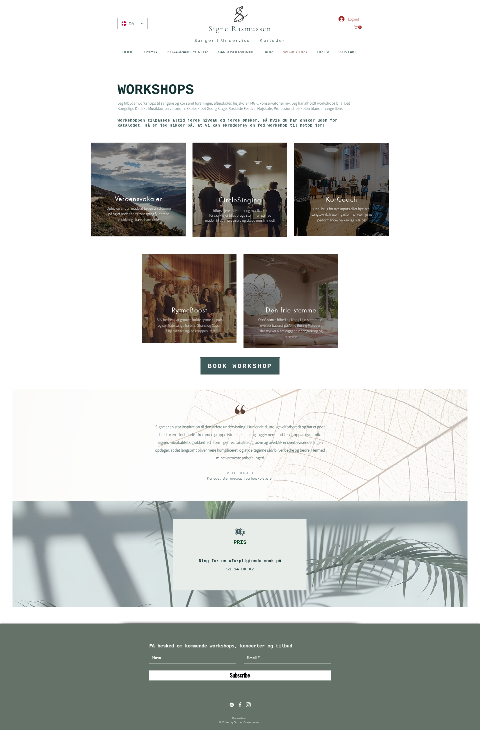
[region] (138, 190)
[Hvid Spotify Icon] (231, 704)
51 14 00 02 (240, 569)
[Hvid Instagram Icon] (248, 704)
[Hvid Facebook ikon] (240, 704)
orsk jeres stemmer (231, 210)
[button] (358, 27)
